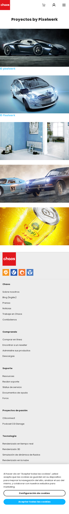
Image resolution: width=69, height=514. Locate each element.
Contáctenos (10, 319)
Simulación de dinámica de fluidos (21, 454)
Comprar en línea (12, 339)
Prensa (6, 302)
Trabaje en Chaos (12, 314)
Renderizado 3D (11, 449)
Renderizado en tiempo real (18, 443)
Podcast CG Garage (13, 423)
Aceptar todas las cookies (34, 501)
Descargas (9, 356)
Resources (8, 376)
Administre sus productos (16, 350)
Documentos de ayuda (15, 392)
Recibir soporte (11, 381)
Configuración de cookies (34, 493)
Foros (6, 398)
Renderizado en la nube (16, 460)
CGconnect (9, 418)
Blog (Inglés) (9, 297)
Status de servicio (12, 387)
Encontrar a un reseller (15, 345)
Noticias (7, 308)
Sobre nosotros (11, 291)
